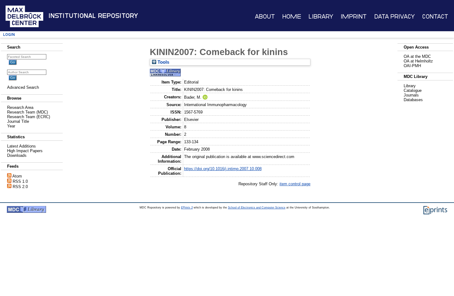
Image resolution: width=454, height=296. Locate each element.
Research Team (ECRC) (28, 116)
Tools (162, 62)
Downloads (17, 155)
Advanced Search (23, 87)
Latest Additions (21, 146)
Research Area (20, 107)
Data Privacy (394, 16)
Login (9, 34)
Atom (17, 176)
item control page (295, 184)
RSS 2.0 (20, 186)
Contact (435, 16)
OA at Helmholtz (418, 61)
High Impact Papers (25, 150)
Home (291, 16)
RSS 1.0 (20, 181)
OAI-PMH (412, 65)
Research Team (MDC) (27, 112)
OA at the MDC (417, 56)
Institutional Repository (93, 16)
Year (11, 126)
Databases (413, 99)
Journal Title (18, 121)
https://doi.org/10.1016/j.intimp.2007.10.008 (223, 168)
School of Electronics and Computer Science (256, 207)
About (265, 16)
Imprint (354, 16)
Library (321, 16)
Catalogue (413, 90)
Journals (411, 95)
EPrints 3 (187, 207)
